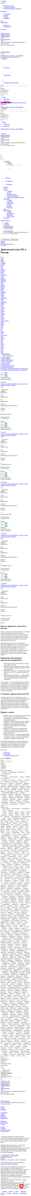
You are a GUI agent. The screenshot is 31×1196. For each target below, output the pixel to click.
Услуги (2, 1108)
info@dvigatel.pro (5, 39)
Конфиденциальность (6, 1157)
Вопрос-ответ (7, 26)
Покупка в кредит (9, 5)
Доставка (3, 1128)
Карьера (6, 17)
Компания (3, 1109)
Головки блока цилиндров (11, 755)
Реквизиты (7, 18)
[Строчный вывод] (3, 371)
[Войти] (1, 153)
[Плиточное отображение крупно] (1, 371)
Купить (3, 391)
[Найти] (6, 93)
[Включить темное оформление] (3, 54)
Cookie (2, 1158)
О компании (7, 14)
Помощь (3, 1124)
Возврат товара (5, 1131)
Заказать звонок (5, 36)
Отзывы (6, 15)
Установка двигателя (9, 7)
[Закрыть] (2, 159)
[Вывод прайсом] (4, 371)
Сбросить (8, 758)
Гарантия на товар (6, 1129)
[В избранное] (4, 373)
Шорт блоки (7, 754)
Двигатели (7, 752)
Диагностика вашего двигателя (12, 8)
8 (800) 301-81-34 (5, 33)
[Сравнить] (4, 376)
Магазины (6, 25)
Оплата (3, 1127)
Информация (4, 1118)
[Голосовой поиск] (3, 93)
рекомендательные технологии (9, 1164)
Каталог (3, 1106)
